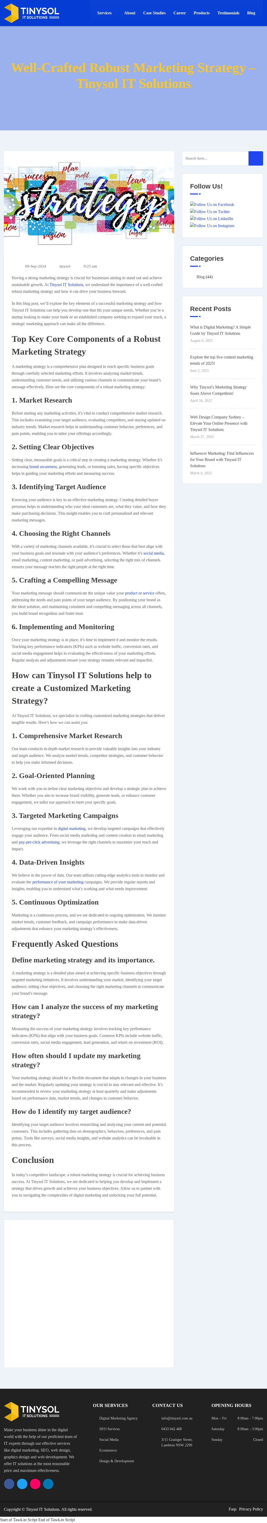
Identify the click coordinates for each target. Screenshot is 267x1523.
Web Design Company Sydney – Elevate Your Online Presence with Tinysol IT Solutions (218, 423)
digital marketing (72, 828)
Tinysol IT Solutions (66, 284)
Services (104, 13)
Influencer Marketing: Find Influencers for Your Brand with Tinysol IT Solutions (222, 459)
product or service (139, 593)
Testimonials (228, 13)
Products (202, 13)
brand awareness (43, 466)
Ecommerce (108, 1450)
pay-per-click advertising (39, 842)
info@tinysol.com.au (176, 1418)
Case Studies (154, 13)
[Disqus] (89, 1293)
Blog (251, 13)
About (129, 13)
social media (153, 553)
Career (179, 13)
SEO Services (109, 1429)
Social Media (109, 1440)
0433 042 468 (171, 1429)
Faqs (232, 1509)
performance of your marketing (57, 882)
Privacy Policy (251, 1509)
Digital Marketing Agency (118, 1418)
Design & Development (116, 1461)
